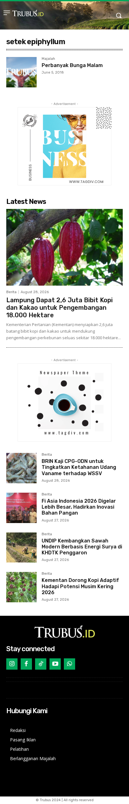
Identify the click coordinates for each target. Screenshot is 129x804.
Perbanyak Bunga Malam (72, 65)
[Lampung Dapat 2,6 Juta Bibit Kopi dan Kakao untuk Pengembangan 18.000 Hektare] (64, 247)
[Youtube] (55, 664)
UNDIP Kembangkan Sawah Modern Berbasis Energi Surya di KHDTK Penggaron (82, 547)
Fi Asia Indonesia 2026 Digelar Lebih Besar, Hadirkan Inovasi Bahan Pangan (79, 507)
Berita (11, 292)
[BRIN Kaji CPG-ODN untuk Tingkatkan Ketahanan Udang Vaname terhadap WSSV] (21, 468)
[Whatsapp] (69, 664)
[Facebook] (26, 664)
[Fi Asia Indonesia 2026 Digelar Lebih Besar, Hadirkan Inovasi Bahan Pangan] (21, 508)
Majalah (48, 59)
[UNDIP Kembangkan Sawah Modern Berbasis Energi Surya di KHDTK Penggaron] (21, 547)
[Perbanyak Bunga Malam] (21, 72)
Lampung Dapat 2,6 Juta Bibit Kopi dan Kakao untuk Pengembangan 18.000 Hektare (59, 307)
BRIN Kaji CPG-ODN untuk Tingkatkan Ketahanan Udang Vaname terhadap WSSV (79, 467)
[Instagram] (12, 664)
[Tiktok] (40, 664)
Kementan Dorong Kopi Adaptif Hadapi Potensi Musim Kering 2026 (80, 586)
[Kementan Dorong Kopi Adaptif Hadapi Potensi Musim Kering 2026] (21, 587)
